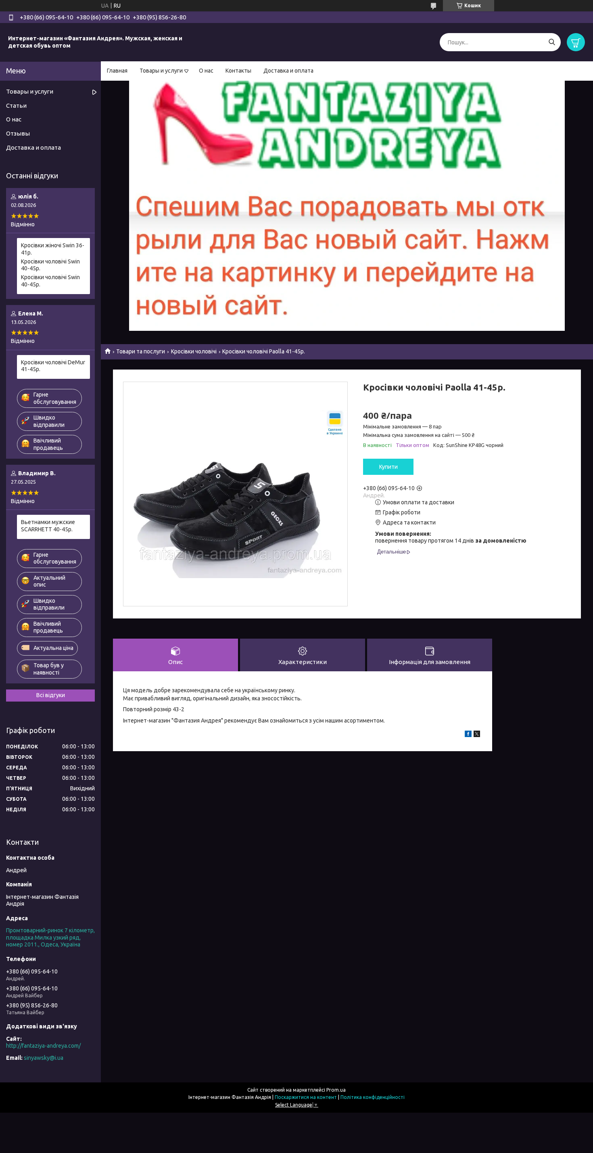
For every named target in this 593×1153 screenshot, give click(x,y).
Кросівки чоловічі (194, 351)
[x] (477, 735)
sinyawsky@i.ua (43, 1058)
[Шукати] (552, 42)
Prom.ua (336, 1089)
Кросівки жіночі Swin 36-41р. (52, 249)
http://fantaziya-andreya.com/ (43, 1045)
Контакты (238, 70)
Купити (388, 467)
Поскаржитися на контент (306, 1097)
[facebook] (468, 735)
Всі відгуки (50, 695)
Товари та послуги (140, 351)
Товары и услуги (161, 70)
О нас (206, 70)
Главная (117, 70)
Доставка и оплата (288, 70)
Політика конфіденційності (372, 1097)
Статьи (16, 105)
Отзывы (18, 133)
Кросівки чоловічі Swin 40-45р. (50, 265)
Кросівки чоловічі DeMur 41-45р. (53, 366)
